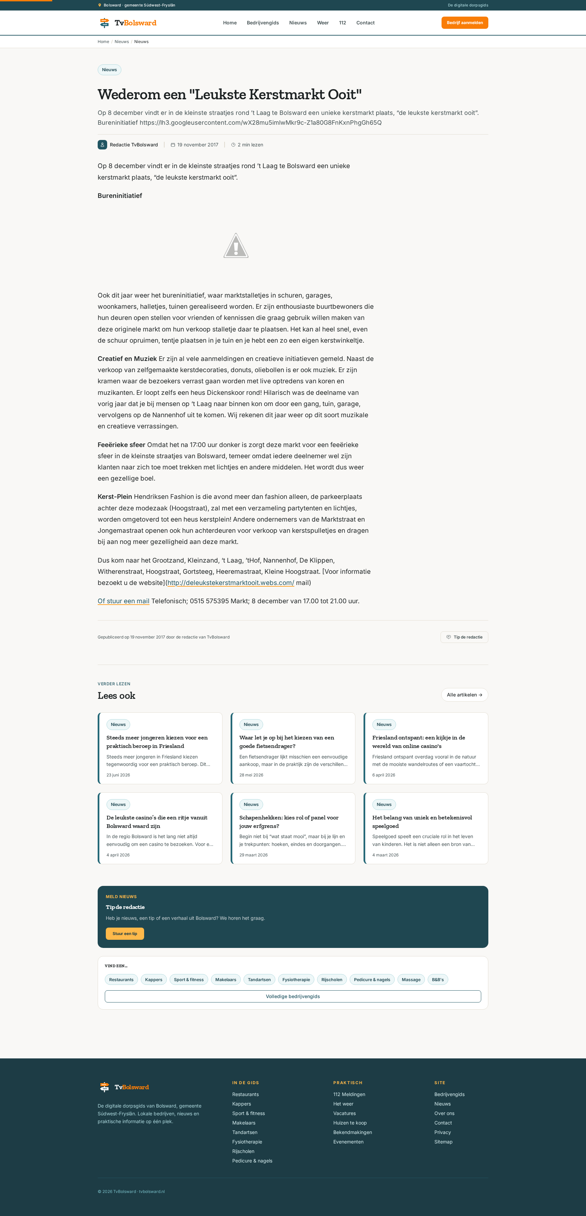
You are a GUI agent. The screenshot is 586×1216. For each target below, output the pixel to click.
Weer (323, 22)
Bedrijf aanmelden (465, 22)
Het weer (343, 1104)
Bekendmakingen (352, 1132)
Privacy (442, 1132)
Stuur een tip (125, 933)
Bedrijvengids (263, 22)
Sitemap (443, 1141)
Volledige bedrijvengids (293, 996)
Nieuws (298, 22)
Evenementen (348, 1141)
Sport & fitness (189, 979)
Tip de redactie (468, 637)
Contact (365, 22)
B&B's (438, 979)
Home (230, 22)
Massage (411, 979)
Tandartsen (259, 979)
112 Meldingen (349, 1094)
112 (342, 22)
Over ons (444, 1113)
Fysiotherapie (296, 979)
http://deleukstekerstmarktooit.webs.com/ (231, 583)
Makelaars (225, 979)
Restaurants (121, 979)
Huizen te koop (350, 1123)
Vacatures (344, 1113)
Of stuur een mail (124, 601)
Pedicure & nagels (372, 979)
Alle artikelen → (465, 694)
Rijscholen (332, 979)
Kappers (153, 979)
